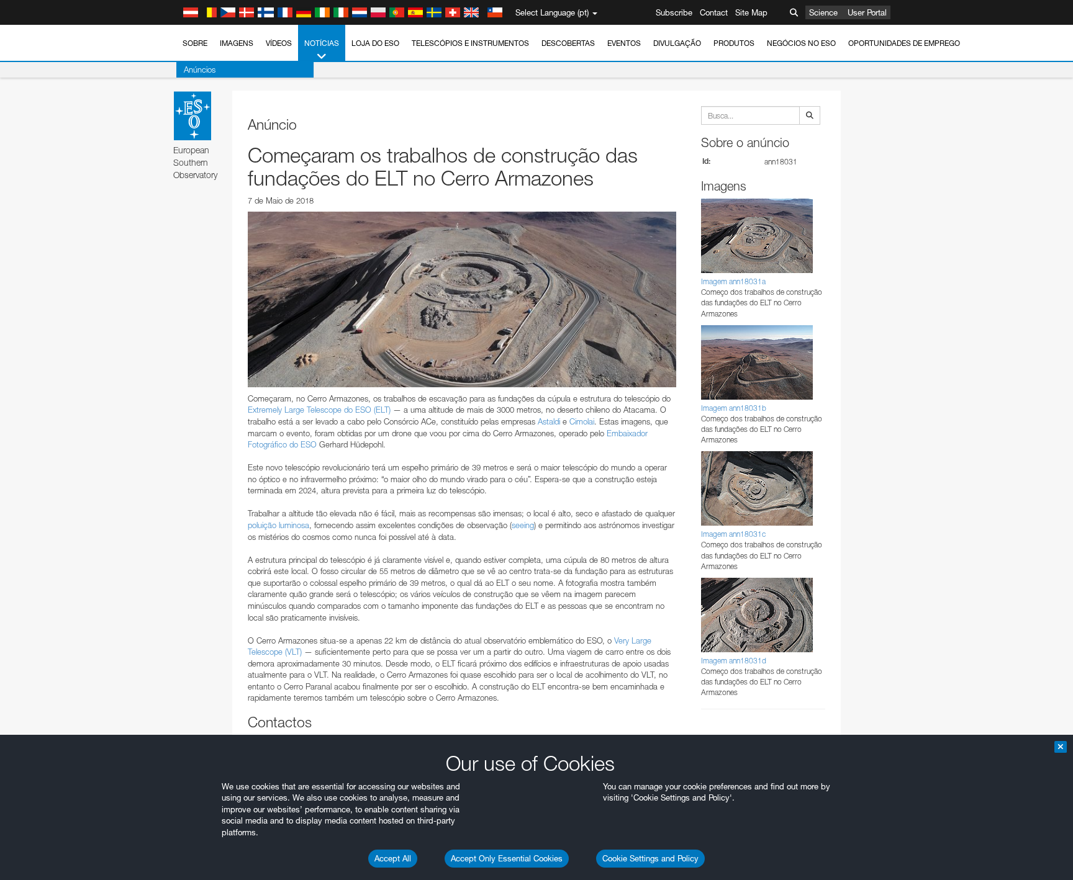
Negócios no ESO (801, 43)
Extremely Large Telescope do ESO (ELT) (319, 410)
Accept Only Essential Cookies (507, 858)
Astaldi (549, 421)
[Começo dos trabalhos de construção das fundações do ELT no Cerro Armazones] (462, 299)
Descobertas (568, 43)
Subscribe (674, 12)
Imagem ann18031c (733, 534)
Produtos (733, 43)
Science (823, 12)
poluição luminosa (278, 525)
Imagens (236, 43)
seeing (523, 525)
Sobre (195, 43)
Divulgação (677, 43)
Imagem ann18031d (733, 660)
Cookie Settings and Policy (650, 858)
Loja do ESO (375, 43)
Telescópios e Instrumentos (470, 43)
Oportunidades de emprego (904, 43)
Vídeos (279, 43)
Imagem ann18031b (733, 408)
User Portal (867, 12)
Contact (714, 12)
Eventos (624, 43)
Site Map (751, 12)
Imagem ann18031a (733, 281)
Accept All (392, 858)
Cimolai (581, 421)
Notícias (321, 43)
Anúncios (199, 69)
